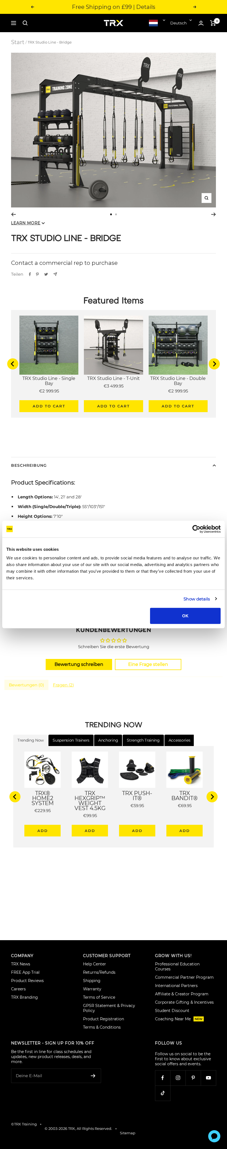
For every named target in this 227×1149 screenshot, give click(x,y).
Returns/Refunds (99, 972)
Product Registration (103, 1018)
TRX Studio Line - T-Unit (113, 378)
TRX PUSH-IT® (137, 796)
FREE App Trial (25, 972)
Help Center (94, 964)
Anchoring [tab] (108, 740)
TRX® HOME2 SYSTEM (43, 798)
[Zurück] (13, 214)
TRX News (20, 964)
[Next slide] (214, 363)
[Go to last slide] (12, 363)
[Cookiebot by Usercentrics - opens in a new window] (196, 529)
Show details (197, 598)
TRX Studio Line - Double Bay (178, 381)
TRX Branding (24, 997)
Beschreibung (29, 465)
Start (17, 42)
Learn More (25, 223)
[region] (113, 364)
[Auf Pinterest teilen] (37, 274)
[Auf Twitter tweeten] (46, 274)
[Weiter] (213, 214)
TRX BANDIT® (184, 796)
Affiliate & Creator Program (181, 993)
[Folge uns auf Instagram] (177, 1077)
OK (185, 615)
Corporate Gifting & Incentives (184, 1002)
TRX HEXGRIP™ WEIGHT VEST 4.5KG (89, 801)
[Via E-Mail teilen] (55, 274)
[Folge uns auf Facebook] (162, 1077)
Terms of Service (99, 997)
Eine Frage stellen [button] (148, 664)
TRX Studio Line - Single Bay (48, 381)
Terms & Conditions (102, 1027)
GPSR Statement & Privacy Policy (109, 1008)
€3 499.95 (113, 386)
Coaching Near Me (179, 1018)
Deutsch (178, 23)
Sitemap (127, 1133)
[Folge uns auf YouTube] (208, 1077)
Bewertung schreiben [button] (79, 664)
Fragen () (63, 685)
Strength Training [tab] (143, 740)
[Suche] (25, 23)
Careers (18, 988)
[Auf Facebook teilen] (30, 274)
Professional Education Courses (177, 967)
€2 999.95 (49, 391)
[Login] (200, 23)
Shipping (91, 980)
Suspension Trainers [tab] (71, 740)
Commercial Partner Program (184, 977)
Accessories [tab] (179, 740)
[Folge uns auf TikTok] (162, 1093)
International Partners (176, 985)
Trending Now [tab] (30, 740)
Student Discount (172, 1010)
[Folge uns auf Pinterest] (193, 1077)
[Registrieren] (93, 1076)
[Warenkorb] (213, 23)
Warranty (92, 988)
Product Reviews (27, 980)
